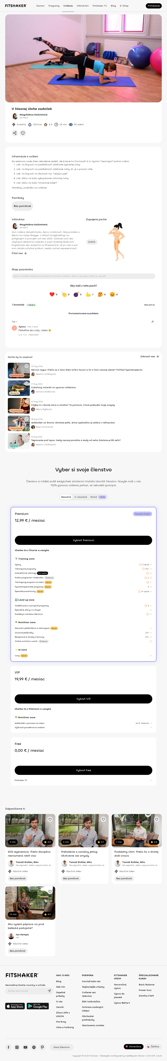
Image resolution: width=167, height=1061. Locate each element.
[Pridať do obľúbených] (23, 133)
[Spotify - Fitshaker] (34, 1047)
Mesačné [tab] (66, 497)
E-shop (124, 5)
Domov (40, 5)
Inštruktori (83, 5)
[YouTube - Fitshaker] (25, 1047)
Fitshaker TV (99, 5)
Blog (113, 5)
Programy (54, 5)
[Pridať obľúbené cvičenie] (50, 819)
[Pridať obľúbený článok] (27, 366)
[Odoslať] (49, 991)
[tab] (98, 497)
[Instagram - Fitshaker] (17, 1047)
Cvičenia (68, 5)
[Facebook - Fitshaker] (8, 1047)
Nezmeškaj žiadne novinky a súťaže (25, 985)
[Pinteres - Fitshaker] (42, 1047)
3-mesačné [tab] (80, 497)
